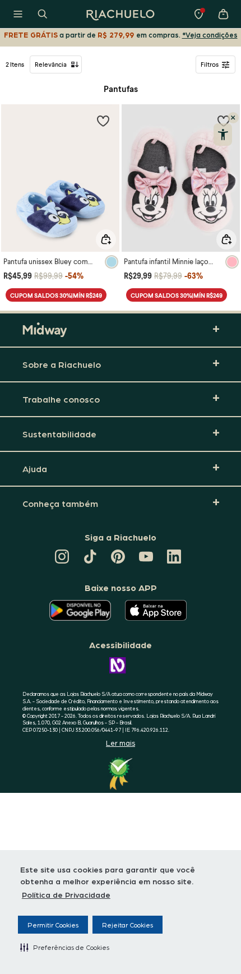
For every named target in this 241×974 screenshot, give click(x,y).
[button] (65, 947)
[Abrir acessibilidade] (223, 134)
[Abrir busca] (42, 14)
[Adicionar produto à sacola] (106, 239)
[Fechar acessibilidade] (233, 117)
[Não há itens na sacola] (223, 14)
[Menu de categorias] (18, 14)
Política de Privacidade (66, 894)
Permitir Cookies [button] (52, 924)
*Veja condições (210, 34)
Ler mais (120, 742)
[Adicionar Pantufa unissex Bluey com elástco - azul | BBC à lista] (103, 120)
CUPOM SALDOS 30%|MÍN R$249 (56, 295)
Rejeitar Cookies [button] (127, 924)
